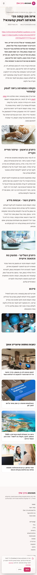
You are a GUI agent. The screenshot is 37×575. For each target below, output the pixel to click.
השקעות (33, 544)
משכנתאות (32, 536)
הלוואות (33, 550)
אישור (27, 569)
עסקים (30, 12)
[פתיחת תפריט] (4, 3)
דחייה (19, 569)
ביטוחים (33, 530)
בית (34, 12)
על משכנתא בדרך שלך (29, 510)
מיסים (33, 547)
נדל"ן (34, 528)
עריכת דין (32, 541)
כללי (34, 525)
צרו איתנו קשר (31, 513)
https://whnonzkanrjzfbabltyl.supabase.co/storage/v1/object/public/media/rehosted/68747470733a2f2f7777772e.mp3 (18, 35)
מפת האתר (32, 516)
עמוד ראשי (32, 508)
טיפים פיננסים (31, 533)
